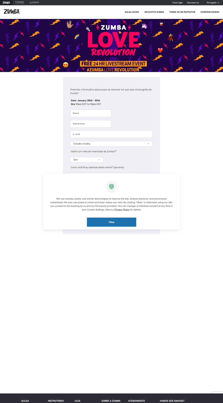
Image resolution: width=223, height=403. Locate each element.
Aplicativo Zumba (154, 12)
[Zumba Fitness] (12, 11)
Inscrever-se (193, 3)
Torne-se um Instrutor (182, 12)
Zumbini (34, 2)
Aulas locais (132, 12)
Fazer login (177, 3)
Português (212, 3)
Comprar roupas (210, 12)
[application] (111, 201)
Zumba (6, 2)
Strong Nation (20, 2)
